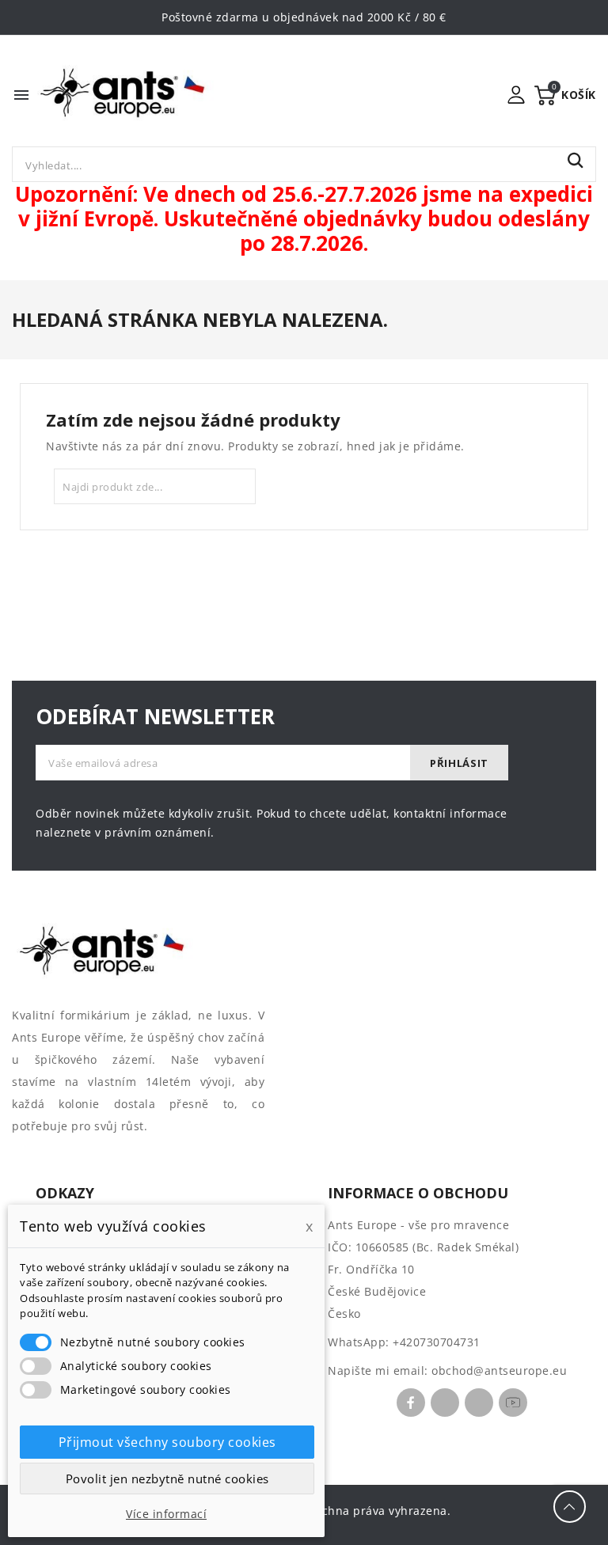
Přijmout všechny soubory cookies (167, 1442)
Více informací (166, 1513)
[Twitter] (445, 1402)
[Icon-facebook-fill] (411, 1402)
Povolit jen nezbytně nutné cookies (167, 1478)
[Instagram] (479, 1402)
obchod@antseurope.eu (499, 1370)
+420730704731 (437, 1342)
